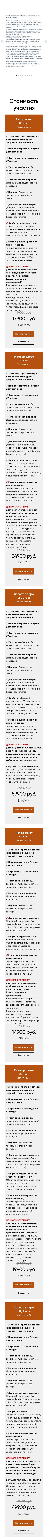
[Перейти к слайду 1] (16, 75)
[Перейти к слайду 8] (31, 75)
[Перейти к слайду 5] (25, 75)
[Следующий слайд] (45, 41)
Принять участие (23, 334)
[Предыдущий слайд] (2, 41)
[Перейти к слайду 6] (27, 75)
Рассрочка (23, 341)
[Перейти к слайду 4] (22, 75)
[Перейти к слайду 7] (29, 75)
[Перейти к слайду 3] (20, 75)
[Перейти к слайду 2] (18, 75)
